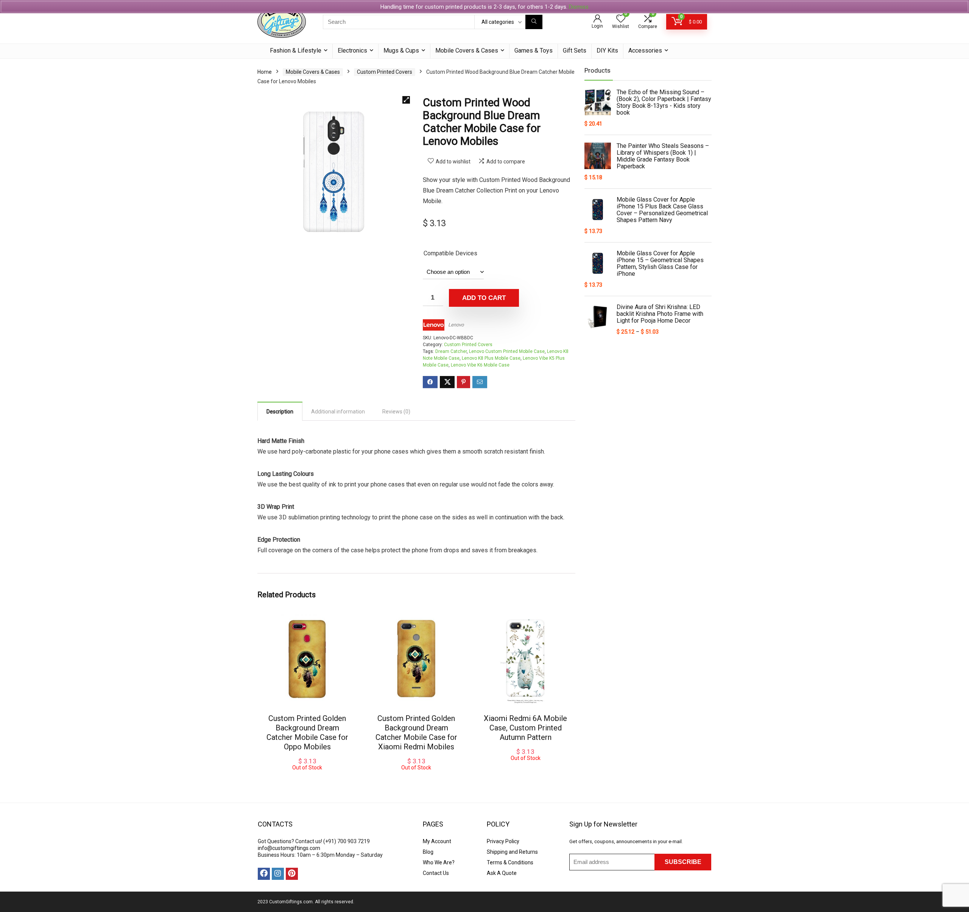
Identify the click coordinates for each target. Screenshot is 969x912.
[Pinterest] (292, 874)
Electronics (352, 50)
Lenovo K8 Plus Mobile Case (491, 358)
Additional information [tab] (338, 412)
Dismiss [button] (579, 6)
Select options (307, 778)
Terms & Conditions (510, 862)
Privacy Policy (503, 841)
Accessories (645, 50)
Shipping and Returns (512, 852)
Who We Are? (439, 862)
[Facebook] (264, 874)
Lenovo (456, 325)
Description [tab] (279, 412)
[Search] (533, 22)
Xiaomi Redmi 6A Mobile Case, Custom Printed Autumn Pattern (525, 728)
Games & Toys (533, 50)
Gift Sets (574, 50)
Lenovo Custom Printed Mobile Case (507, 351)
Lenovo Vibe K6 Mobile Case (480, 365)
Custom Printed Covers (384, 72)
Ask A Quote (502, 873)
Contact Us (436, 873)
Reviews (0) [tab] (396, 412)
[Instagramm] (278, 874)
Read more (525, 768)
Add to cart (484, 297)
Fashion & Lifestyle (295, 50)
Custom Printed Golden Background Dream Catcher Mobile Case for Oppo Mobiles (307, 732)
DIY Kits (607, 50)
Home (264, 72)
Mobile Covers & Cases (466, 50)
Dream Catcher (451, 351)
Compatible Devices (450, 253)
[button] (406, 100)
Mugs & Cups (401, 50)
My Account (437, 841)
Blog (428, 852)
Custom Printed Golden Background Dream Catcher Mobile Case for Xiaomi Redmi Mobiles (416, 732)
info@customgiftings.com (289, 848)
